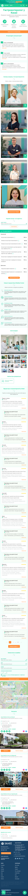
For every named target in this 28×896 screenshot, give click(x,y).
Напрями (6, 5)
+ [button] (1, 683)
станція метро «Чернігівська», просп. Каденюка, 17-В (20, 850)
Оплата (2, 878)
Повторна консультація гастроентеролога (9, 240)
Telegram (7, 730)
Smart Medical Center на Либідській (8, 755)
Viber (4, 730)
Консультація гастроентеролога (7, 237)
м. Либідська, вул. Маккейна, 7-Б (12, 701)
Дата (2, 662)
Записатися (6, 750)
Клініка (2, 666)
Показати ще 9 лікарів (14, 211)
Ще (25, 5)
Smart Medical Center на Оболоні (8, 717)
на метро (9, 767)
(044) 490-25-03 (13, 723)
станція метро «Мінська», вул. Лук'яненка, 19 (19, 845)
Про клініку (17, 865)
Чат (1, 730)
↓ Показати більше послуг (14, 277)
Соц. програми (17, 871)
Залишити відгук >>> (14, 646)
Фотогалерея (24, 747)
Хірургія (2, 871)
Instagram (24, 730)
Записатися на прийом (14, 679)
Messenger (9, 730)
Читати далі (4, 58)
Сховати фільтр (14, 226)
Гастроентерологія (7, 231)
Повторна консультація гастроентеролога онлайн (11, 243)
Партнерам (17, 878)
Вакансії (16, 876)
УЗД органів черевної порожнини (7, 268)
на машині (14, 767)
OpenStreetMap (25, 708)
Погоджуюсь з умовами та (13, 675)
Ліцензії (16, 869)
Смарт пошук (3, 222)
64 (25, 131)
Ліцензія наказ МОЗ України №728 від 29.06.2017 (10, 892)
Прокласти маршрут (19, 750)
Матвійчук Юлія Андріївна (8, 130)
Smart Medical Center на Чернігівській (9, 793)
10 (25, 106)
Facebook (26, 730)
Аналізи (2, 869)
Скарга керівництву (4, 856)
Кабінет (2, 876)
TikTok (21, 858)
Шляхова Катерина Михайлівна (9, 205)
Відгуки (16, 867)
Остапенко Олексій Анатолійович (9, 155)
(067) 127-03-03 (21, 5)
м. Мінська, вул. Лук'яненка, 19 (8, 686)
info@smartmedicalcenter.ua (7, 837)
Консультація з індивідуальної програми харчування (11, 256)
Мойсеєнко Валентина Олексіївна (9, 104)
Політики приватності (15, 674)
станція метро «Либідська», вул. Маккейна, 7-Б (20, 847)
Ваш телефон (3, 658)
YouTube (17, 858)
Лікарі (11, 5)
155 (25, 207)
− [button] (1, 685)
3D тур (3, 747)
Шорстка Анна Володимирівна (9, 180)
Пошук (23, 5)
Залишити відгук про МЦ (6, 853)
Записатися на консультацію (14, 31)
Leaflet (21, 708)
